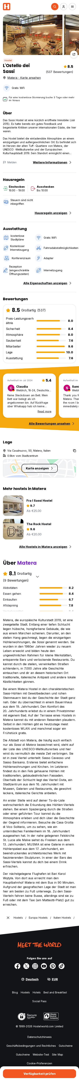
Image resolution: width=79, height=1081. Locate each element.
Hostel (8, 60)
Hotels (37, 992)
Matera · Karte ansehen (24, 78)
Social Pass (39, 1001)
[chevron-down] (37, 576)
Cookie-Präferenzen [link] (39, 1063)
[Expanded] (8, 917)
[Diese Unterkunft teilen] (74, 54)
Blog (15, 992)
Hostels (25, 992)
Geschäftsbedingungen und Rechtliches (31, 1045)
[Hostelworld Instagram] (35, 966)
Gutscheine (66, 1045)
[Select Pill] (54, 6)
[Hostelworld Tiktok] (61, 966)
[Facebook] (17, 966)
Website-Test (41, 1054)
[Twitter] (26, 966)
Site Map (57, 1054)
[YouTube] (44, 966)
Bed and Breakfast (55, 992)
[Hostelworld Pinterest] (53, 966)
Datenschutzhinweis (39, 1036)
